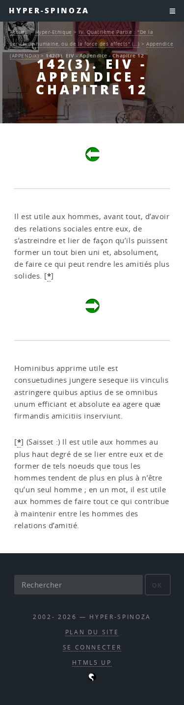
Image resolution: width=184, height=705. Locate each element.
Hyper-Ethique (53, 31)
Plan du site (92, 632)
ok (157, 585)
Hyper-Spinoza (49, 10)
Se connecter (92, 647)
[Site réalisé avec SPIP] (92, 678)
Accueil (19, 31)
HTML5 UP (91, 662)
